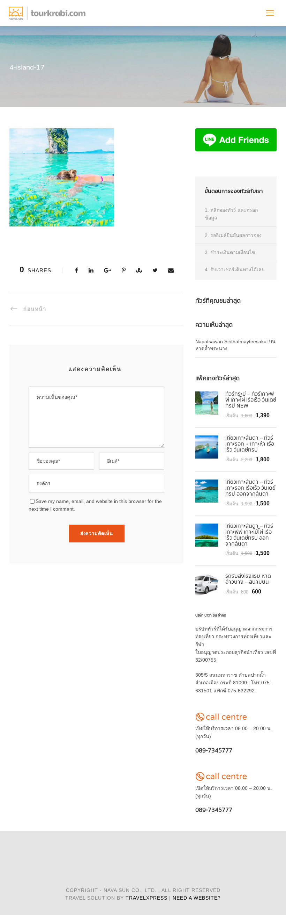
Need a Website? (197, 898)
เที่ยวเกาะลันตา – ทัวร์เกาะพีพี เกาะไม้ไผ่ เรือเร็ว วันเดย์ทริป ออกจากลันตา (249, 535)
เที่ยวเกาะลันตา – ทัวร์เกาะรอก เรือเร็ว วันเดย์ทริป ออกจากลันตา (250, 488)
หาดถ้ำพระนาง (211, 348)
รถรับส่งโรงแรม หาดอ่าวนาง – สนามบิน (248, 579)
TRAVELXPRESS (146, 898)
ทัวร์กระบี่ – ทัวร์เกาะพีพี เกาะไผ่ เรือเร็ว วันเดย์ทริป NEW (250, 400)
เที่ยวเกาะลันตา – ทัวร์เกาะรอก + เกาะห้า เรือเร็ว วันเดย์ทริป (249, 444)
